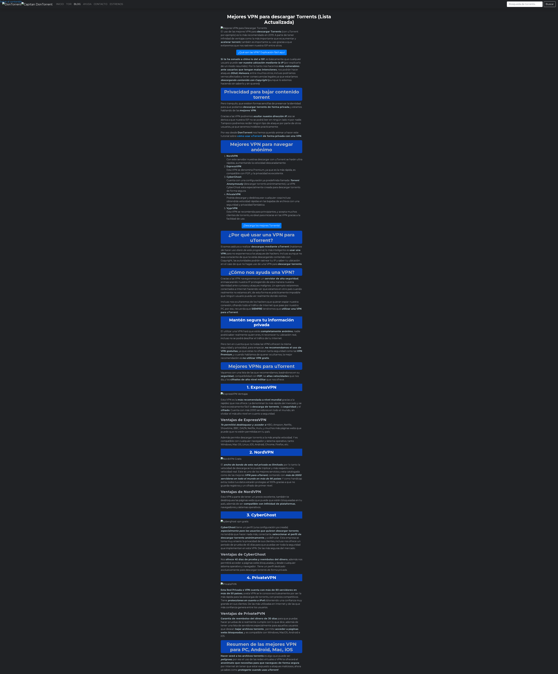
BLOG (77, 4)
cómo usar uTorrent (249, 136)
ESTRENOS (116, 4)
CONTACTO (100, 4)
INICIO (60, 4)
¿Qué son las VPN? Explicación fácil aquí (261, 52)
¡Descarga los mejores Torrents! (262, 225)
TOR (68, 4)
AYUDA (87, 4)
